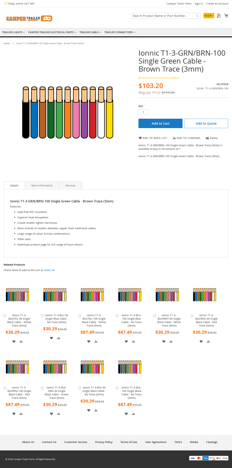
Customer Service (75, 442)
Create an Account (217, 3)
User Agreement (156, 442)
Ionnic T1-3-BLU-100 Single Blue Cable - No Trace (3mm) (132, 320)
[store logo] (29, 17)
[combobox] (166, 16)
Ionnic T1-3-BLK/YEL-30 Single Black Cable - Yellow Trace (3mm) (19, 320)
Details (14, 185)
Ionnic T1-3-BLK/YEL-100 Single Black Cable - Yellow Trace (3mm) (94, 320)
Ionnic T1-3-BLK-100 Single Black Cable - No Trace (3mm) (132, 393)
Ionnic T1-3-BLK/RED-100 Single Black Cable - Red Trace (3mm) (19, 393)
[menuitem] (13, 32)
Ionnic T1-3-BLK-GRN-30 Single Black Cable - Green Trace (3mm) (57, 393)
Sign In (199, 3)
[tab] (14, 185)
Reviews (70, 185)
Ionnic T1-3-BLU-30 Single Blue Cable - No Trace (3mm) (56, 318)
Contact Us (49, 442)
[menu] (116, 32)
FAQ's (178, 442)
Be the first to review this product (158, 78)
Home (7, 43)
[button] (208, 15)
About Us (28, 442)
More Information (42, 185)
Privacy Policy (104, 442)
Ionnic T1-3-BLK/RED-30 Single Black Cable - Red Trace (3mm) (206, 320)
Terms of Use (129, 442)
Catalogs (211, 442)
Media (194, 442)
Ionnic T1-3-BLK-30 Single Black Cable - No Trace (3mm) (94, 391)
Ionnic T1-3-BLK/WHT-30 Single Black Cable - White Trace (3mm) (169, 320)
